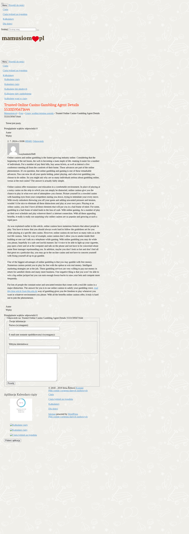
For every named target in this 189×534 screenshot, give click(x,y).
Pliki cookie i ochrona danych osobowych (68, 390)
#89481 (28, 141)
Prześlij (11, 383)
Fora (21, 113)
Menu (4, 5)
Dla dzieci (7, 23)
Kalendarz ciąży (11, 84)
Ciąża (5, 9)
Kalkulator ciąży (12, 79)
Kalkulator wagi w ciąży (15, 98)
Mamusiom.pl (10, 113)
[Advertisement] (55, 53)
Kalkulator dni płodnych (15, 89)
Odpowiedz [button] (38, 141)
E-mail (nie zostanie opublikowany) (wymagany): (32, 334)
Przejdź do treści (16, 5)
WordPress (73, 414)
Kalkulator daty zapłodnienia (17, 93)
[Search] (38, 30)
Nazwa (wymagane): (18, 325)
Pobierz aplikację (12, 440)
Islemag (52, 414)
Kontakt (79, 388)
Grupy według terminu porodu (39, 113)
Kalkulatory (8, 19)
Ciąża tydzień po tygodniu (15, 14)
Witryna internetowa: (18, 344)
